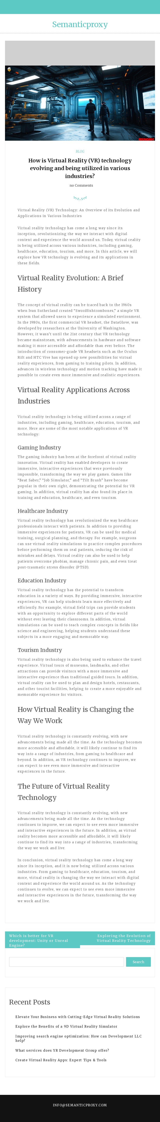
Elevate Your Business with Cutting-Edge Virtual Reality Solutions (77, 1017)
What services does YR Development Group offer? (62, 1050)
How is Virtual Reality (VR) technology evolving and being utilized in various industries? (80, 168)
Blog (80, 151)
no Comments (81, 185)
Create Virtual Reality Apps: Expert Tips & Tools (61, 1060)
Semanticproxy (80, 24)
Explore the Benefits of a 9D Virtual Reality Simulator (66, 1026)
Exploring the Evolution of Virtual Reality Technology (124, 938)
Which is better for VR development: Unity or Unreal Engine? (38, 940)
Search (138, 962)
